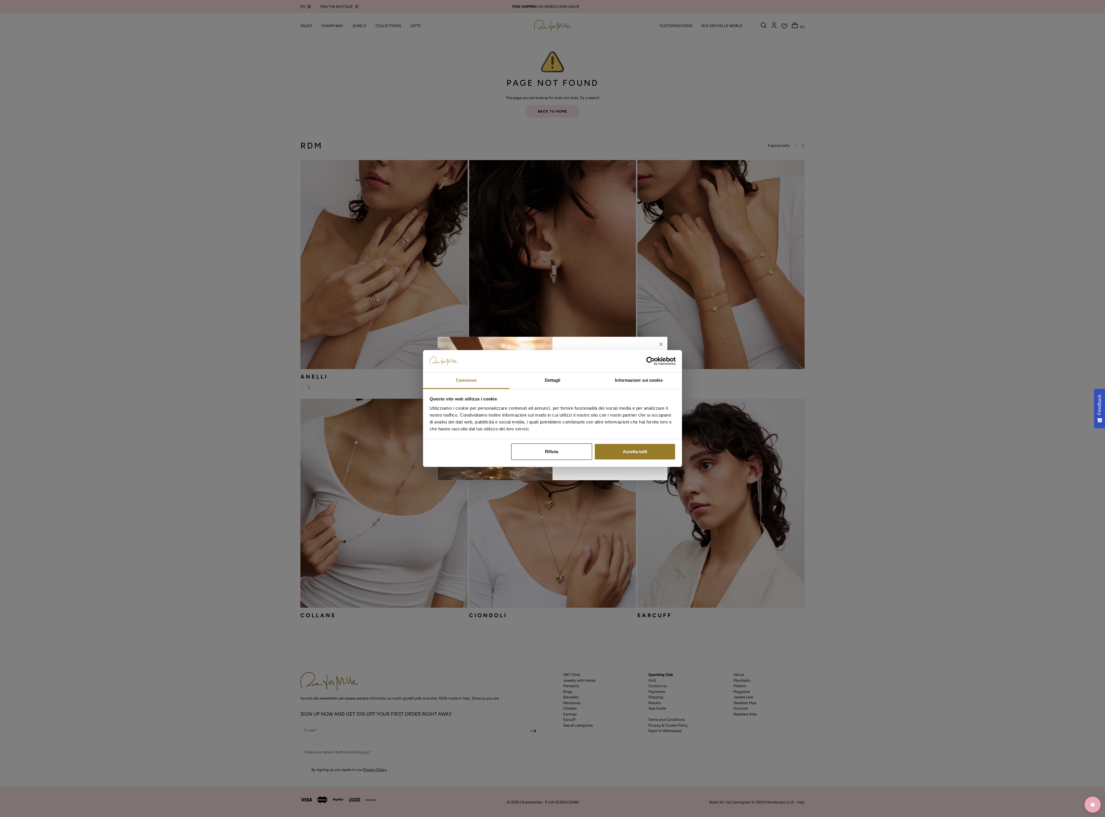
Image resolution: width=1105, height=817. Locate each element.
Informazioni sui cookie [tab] (638, 380)
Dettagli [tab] (553, 380)
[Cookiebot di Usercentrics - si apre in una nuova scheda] (650, 361)
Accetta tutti (635, 451)
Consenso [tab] (466, 380)
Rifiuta (551, 451)
